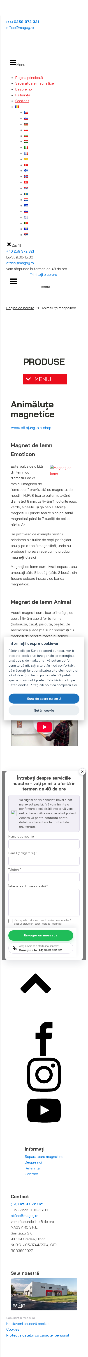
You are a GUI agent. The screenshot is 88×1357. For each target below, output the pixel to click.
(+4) (22, 21)
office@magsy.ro (20, 27)
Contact (22, 100)
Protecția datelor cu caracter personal (37, 1335)
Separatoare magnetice (34, 83)
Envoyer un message (41, 935)
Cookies (12, 1329)
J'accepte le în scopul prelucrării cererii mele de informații (43, 922)
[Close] (82, 771)
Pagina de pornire (20, 308)
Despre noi (23, 89)
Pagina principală (29, 77)
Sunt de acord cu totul (44, 698)
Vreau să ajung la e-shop (31, 427)
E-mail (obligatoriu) (22, 853)
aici (74, 685)
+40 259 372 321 (20, 251)
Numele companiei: (21, 836)
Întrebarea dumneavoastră (28, 886)
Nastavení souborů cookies (28, 1323)
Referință (22, 95)
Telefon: (14, 869)
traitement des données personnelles (49, 920)
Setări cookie (44, 710)
